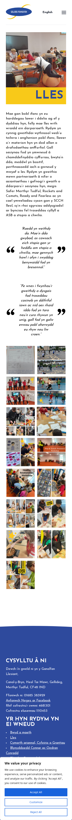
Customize (36, 802)
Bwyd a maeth (20, 732)
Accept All (36, 792)
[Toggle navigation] (64, 12)
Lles (13, 737)
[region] (36, 788)
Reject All (36, 812)
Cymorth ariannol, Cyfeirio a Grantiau (37, 743)
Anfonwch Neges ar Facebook (28, 700)
